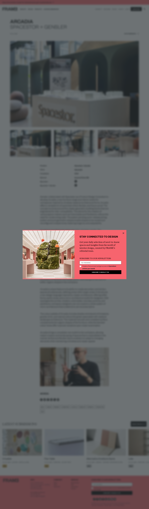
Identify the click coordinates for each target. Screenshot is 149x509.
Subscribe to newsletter (100, 272)
